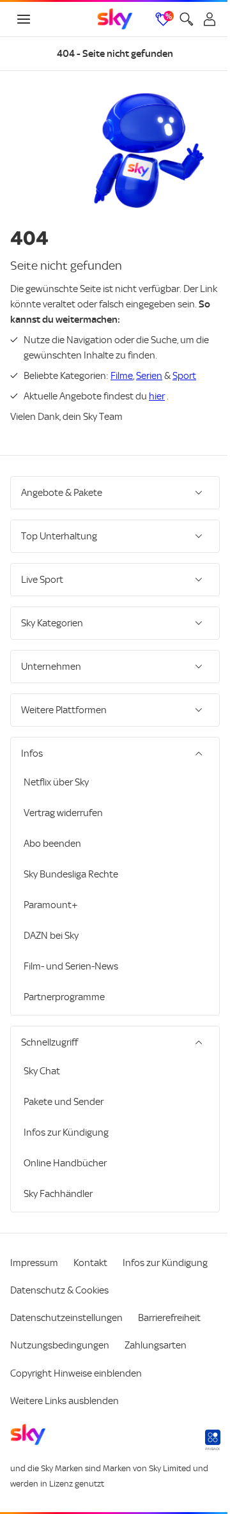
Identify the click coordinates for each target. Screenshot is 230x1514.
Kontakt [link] (90, 1263)
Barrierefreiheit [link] (169, 1318)
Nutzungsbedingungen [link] (59, 1345)
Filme (122, 376)
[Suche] (186, 19)
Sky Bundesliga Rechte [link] (71, 874)
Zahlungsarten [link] (156, 1345)
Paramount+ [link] (51, 905)
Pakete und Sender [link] (63, 1102)
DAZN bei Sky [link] (51, 935)
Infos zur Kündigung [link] (66, 1132)
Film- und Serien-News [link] (71, 966)
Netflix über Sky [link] (56, 782)
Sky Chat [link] (42, 1071)
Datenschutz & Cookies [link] (59, 1290)
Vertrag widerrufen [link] (63, 813)
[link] (115, 19)
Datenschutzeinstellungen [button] (66, 1318)
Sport (184, 376)
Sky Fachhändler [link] (58, 1194)
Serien (149, 376)
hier (157, 396)
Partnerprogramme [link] (64, 997)
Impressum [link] (34, 1263)
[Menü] (23, 19)
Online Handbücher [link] (65, 1163)
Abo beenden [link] (52, 843)
